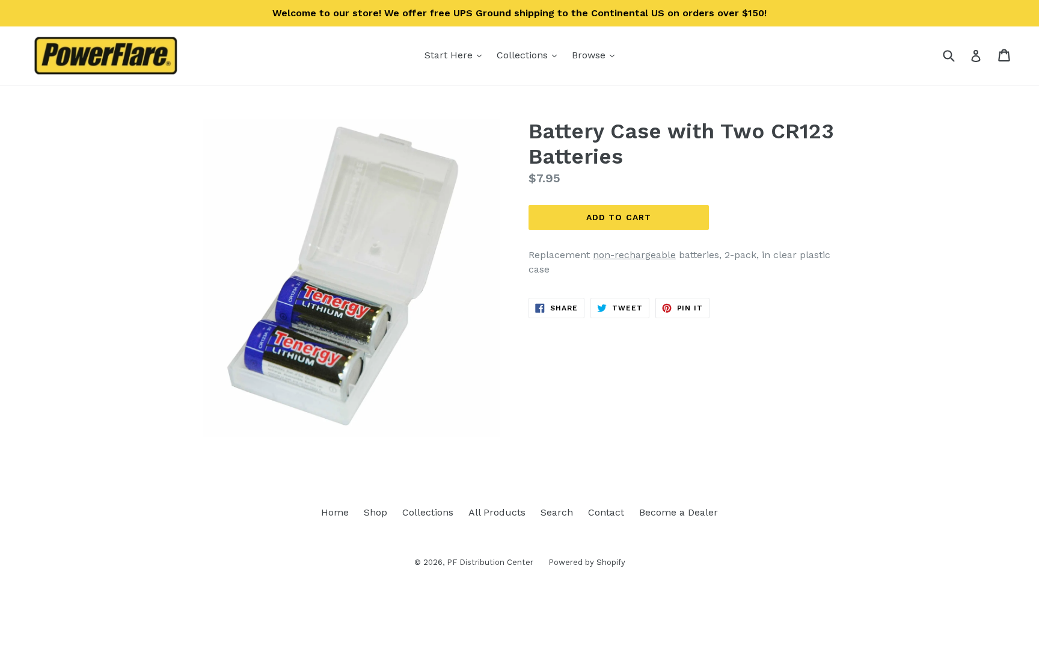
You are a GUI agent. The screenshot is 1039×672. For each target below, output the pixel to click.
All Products (497, 512)
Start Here (456, 55)
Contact (606, 512)
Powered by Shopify (586, 562)
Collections (530, 55)
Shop (375, 512)
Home (335, 512)
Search (557, 512)
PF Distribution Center (490, 562)
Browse (596, 55)
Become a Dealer (678, 512)
